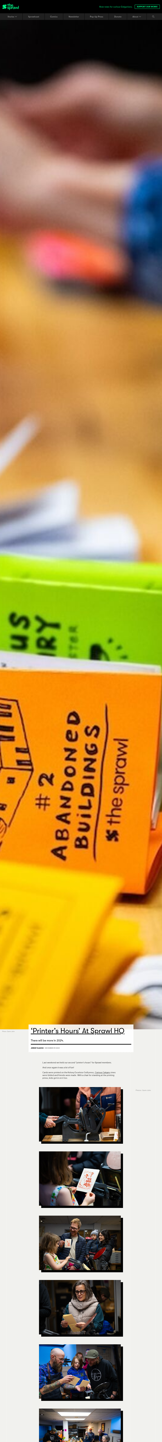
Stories (11, 17)
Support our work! (147, 6)
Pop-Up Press (96, 16)
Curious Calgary (102, 1072)
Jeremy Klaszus (37, 1048)
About (135, 17)
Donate (117, 16)
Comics (54, 16)
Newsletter (74, 16)
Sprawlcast (33, 16)
